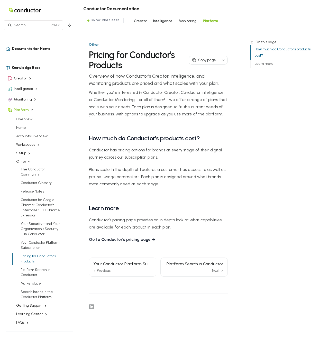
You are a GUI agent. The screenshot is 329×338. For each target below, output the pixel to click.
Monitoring (188, 21)
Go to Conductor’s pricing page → (122, 239)
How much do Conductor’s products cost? (282, 52)
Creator (140, 21)
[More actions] (223, 60)
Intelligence (162, 21)
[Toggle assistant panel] (69, 25)
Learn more (264, 63)
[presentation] (42, 184)
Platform (210, 21)
